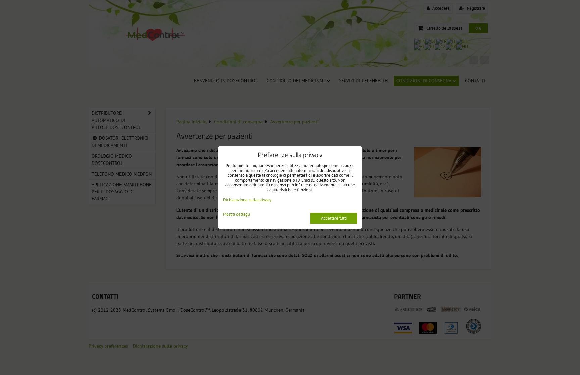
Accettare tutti (334, 218)
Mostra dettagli (236, 214)
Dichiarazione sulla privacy (247, 200)
